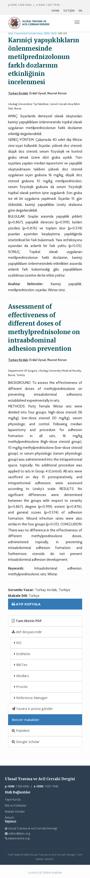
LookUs (33, 872)
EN (80, 10)
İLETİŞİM (69, 10)
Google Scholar (27, 741)
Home (55, 10)
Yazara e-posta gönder (34, 708)
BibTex (21, 664)
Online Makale (52, 872)
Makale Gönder (15, 811)
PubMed (22, 730)
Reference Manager (31, 697)
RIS (18, 642)
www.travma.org (19, 838)
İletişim (9, 817)
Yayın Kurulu (13, 799)
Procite (21, 686)
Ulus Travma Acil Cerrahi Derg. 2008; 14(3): (32, 33)
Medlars (22, 675)
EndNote (22, 653)
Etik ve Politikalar (16, 805)
